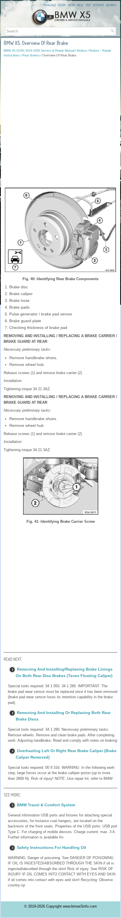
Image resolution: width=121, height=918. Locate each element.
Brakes (82, 50)
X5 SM (71, 5)
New (80, 5)
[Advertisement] (60, 120)
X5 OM (62, 5)
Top (88, 5)
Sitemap (98, 5)
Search (111, 5)
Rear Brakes (31, 55)
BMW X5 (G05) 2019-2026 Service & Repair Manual (39, 50)
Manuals (49, 5)
